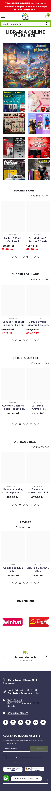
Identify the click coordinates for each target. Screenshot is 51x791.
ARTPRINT (13, 565)
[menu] (3, 16)
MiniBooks (13, 402)
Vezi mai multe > (40, 195)
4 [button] (24, 257)
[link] (25, 656)
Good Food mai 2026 (38, 569)
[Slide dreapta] (46, 656)
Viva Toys (13, 319)
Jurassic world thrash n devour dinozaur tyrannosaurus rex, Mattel (13, 324)
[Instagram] (13, 722)
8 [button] (38, 257)
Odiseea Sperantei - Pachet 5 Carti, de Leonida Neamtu (37, 240)
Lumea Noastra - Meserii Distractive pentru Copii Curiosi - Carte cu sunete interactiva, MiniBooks (13, 407)
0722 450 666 (14, 700)
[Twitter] (43, 722)
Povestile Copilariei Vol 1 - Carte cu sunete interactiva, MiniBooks (38, 407)
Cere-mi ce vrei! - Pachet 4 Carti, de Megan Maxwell (13, 240)
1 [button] (12, 257)
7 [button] (35, 257)
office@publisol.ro (18, 713)
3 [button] (20, 257)
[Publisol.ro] (12, 622)
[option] (13, 226)
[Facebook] (5, 722)
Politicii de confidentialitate (17, 762)
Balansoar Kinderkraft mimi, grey (13, 491)
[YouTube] (35, 722)
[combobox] (22, 24)
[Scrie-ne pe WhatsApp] (6, 778)
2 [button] (16, 257)
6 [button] (31, 257)
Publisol (13, 235)
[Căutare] (25, 24)
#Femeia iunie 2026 (13, 569)
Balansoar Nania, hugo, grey (38, 491)
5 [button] (27, 257)
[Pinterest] (20, 722)
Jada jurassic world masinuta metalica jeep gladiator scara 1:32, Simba (37, 324)
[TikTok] (28, 722)
